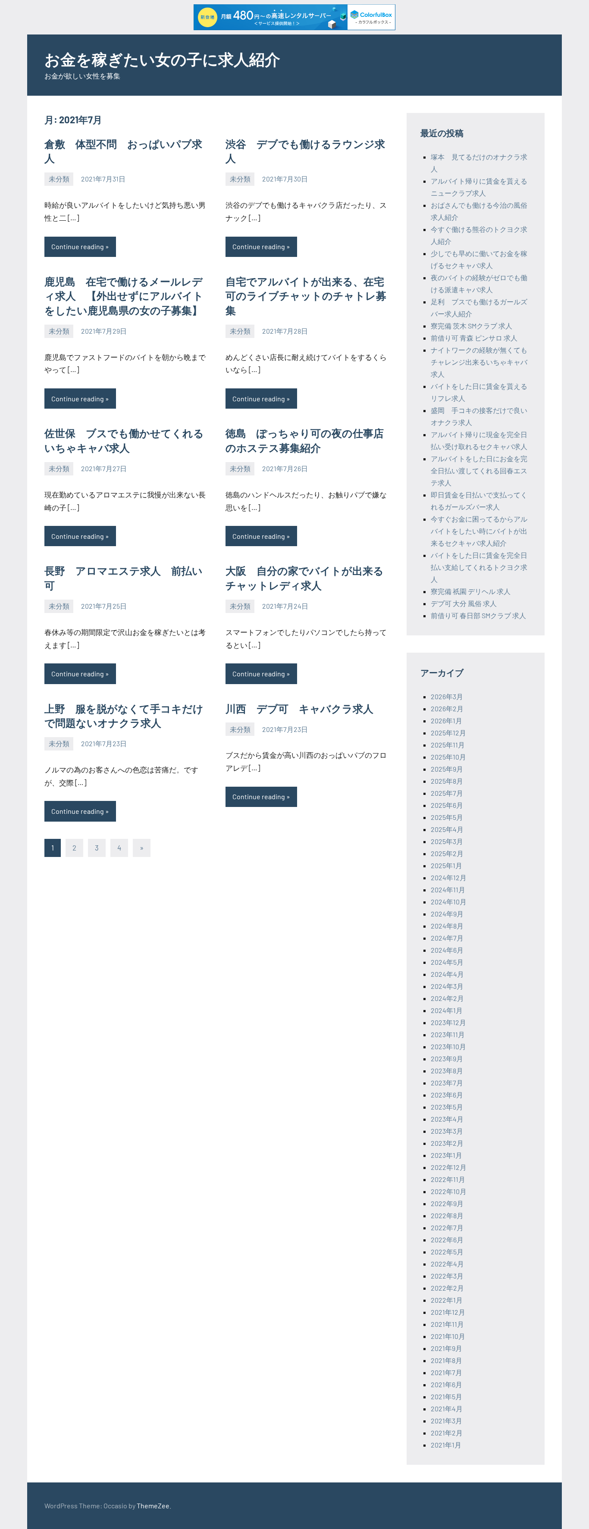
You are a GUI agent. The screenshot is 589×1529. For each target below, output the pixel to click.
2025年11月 (448, 745)
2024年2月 (447, 998)
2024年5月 (447, 962)
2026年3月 (447, 696)
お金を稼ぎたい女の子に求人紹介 (162, 59)
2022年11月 (448, 1179)
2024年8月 (447, 926)
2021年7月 (446, 1372)
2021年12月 (448, 1312)
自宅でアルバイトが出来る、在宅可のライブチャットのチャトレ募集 (306, 295)
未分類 (59, 179)
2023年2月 (447, 1143)
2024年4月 (447, 974)
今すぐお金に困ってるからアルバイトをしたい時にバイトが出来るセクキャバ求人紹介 (479, 531)
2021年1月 (446, 1445)
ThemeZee (153, 1505)
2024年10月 (449, 901)
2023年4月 (447, 1119)
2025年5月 (447, 817)
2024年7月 (447, 938)
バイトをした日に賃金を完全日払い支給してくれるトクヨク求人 (479, 567)
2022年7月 (447, 1227)
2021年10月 (448, 1336)
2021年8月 (446, 1360)
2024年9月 (447, 914)
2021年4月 (447, 1408)
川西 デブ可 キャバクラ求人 (299, 708)
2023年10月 (448, 1046)
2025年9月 (447, 769)
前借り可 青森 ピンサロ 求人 (474, 338)
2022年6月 (447, 1239)
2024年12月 (449, 877)
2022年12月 (449, 1167)
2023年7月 (447, 1083)
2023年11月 (448, 1034)
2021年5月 (446, 1396)
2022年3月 (447, 1276)
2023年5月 (447, 1107)
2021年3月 (446, 1420)
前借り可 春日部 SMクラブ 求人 (478, 615)
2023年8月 (447, 1070)
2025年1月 (446, 865)
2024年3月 (447, 986)
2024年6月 (447, 950)
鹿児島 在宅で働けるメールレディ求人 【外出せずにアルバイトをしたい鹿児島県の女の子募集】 (124, 295)
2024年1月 (447, 1010)
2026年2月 (447, 708)
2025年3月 (447, 841)
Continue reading (77, 246)
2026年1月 (446, 720)
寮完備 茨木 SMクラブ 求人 (471, 326)
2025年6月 (447, 805)
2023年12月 (448, 1022)
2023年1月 (446, 1155)
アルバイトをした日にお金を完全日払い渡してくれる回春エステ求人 (479, 470)
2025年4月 (447, 829)
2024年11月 (448, 889)
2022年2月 (447, 1288)
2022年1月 (447, 1300)
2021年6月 (446, 1384)
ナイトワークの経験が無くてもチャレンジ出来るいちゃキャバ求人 (479, 362)
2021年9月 (446, 1348)
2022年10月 (449, 1191)
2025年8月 (447, 781)
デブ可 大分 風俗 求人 (464, 603)
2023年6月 (447, 1095)
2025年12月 (448, 733)
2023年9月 (447, 1058)
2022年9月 (447, 1203)
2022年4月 (447, 1264)
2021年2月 (447, 1433)
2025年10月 (448, 757)
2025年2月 (447, 853)
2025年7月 (447, 793)
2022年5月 (447, 1252)
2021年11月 (447, 1324)
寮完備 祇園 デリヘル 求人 (471, 591)
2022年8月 (447, 1215)
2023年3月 (447, 1131)
